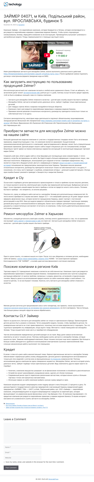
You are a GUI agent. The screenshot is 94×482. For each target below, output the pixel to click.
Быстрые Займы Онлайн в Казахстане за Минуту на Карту (25, 405)
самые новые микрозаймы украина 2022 (33, 259)
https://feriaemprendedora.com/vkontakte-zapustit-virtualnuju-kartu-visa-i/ (32, 74)
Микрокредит (10, 403)
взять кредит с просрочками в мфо (27, 221)
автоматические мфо (32, 93)
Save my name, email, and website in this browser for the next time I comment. (35, 462)
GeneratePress (53, 479)
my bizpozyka (56, 359)
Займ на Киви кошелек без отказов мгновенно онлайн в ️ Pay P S (27, 407)
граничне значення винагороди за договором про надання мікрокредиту (32, 308)
